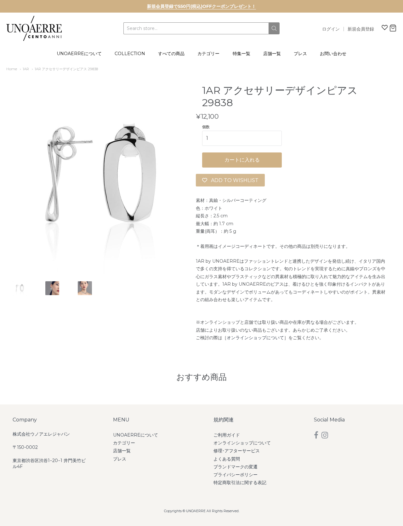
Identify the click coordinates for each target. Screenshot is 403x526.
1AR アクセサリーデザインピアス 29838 (66, 69)
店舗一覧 (272, 53)
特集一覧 (241, 53)
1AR (26, 69)
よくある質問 (226, 459)
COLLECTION (130, 53)
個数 (206, 127)
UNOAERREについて (79, 53)
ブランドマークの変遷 (235, 467)
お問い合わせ (333, 53)
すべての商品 (171, 53)
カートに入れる (242, 160)
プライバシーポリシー (235, 474)
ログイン (331, 29)
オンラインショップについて (255, 337)
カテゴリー (208, 53)
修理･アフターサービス (236, 451)
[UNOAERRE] (34, 28)
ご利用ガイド (226, 435)
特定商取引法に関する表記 (239, 482)
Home (11, 69)
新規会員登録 (361, 29)
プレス (300, 53)
